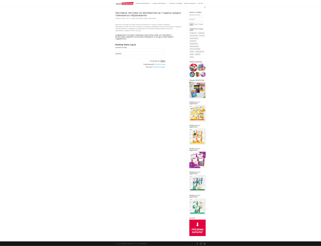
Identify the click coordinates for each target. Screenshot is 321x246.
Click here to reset (159, 64)
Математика (139, 18)
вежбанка (197, 54)
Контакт (200, 3)
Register (201, 24)
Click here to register (159, 67)
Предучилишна (194, 43)
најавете (130, 36)
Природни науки (194, 46)
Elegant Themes (127, 243)
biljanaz (119, 18)
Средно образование (159, 3)
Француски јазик (200, 51)
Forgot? (196, 24)
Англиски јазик (193, 35)
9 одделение (201, 33)
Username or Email (121, 47)
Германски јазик (194, 38)
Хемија (191, 54)
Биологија (201, 35)
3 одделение (193, 33)
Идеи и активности (190, 3)
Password (118, 53)
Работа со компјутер (195, 49)
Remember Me (155, 61)
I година (133, 18)
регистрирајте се (147, 36)
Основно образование (142, 3)
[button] (193, 67)
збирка (192, 57)
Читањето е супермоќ (175, 3)
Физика (192, 51)
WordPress (143, 243)
